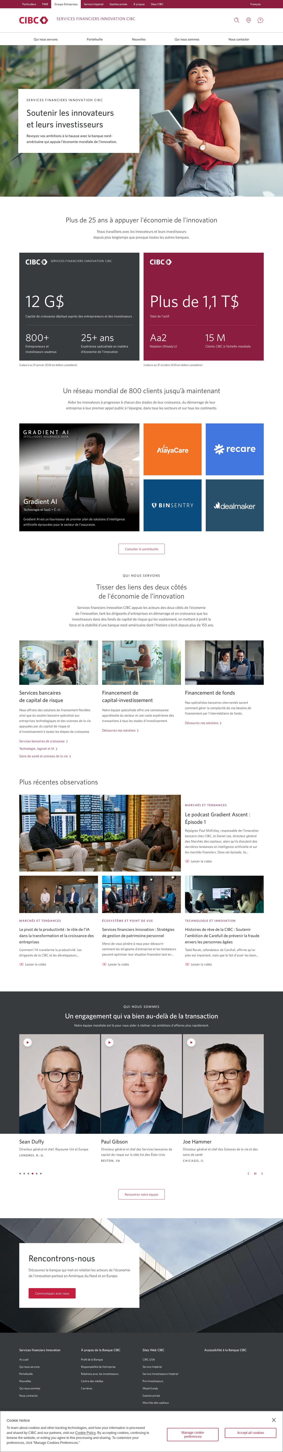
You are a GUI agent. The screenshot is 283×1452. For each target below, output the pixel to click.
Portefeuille (95, 39)
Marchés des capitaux (156, 1402)
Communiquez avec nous (52, 1293)
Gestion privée (118, 4)
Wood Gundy (150, 1388)
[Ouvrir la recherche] (236, 20)
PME (45, 4)
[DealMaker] (235, 505)
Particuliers (29, 4)
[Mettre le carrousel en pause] (255, 1173)
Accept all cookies (250, 1433)
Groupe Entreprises (66, 4)
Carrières (86, 1388)
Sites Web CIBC (153, 1350)
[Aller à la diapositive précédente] (248, 1173)
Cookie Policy (85, 1433)
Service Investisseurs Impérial (160, 1374)
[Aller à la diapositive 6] (41, 1173)
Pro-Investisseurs (153, 1381)
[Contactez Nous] (260, 20)
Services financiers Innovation (39, 1350)
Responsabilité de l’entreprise (98, 1367)
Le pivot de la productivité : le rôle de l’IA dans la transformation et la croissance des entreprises (56, 935)
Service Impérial (93, 4)
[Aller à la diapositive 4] (32, 1173)
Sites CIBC (157, 4)
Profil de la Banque (92, 1359)
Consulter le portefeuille (141, 549)
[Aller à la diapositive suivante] (262, 1173)
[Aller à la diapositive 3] (28, 1173)
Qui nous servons (46, 39)
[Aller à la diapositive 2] (24, 1173)
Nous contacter (239, 39)
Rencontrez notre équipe (141, 1194)
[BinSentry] (173, 505)
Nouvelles (139, 39)
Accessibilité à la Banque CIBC (225, 1350)
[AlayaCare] (173, 449)
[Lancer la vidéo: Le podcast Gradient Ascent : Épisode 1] (100, 833)
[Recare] (235, 449)
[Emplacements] (248, 20)
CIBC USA (149, 1359)
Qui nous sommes (187, 39)
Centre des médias (92, 1381)
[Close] (273, 1420)
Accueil (23, 1359)
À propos (139, 4)
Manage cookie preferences (192, 1434)
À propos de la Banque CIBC (100, 1350)
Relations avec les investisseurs (100, 1374)
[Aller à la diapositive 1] (20, 1173)
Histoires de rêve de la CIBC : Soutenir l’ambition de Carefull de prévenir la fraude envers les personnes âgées (222, 935)
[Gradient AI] (79, 477)
